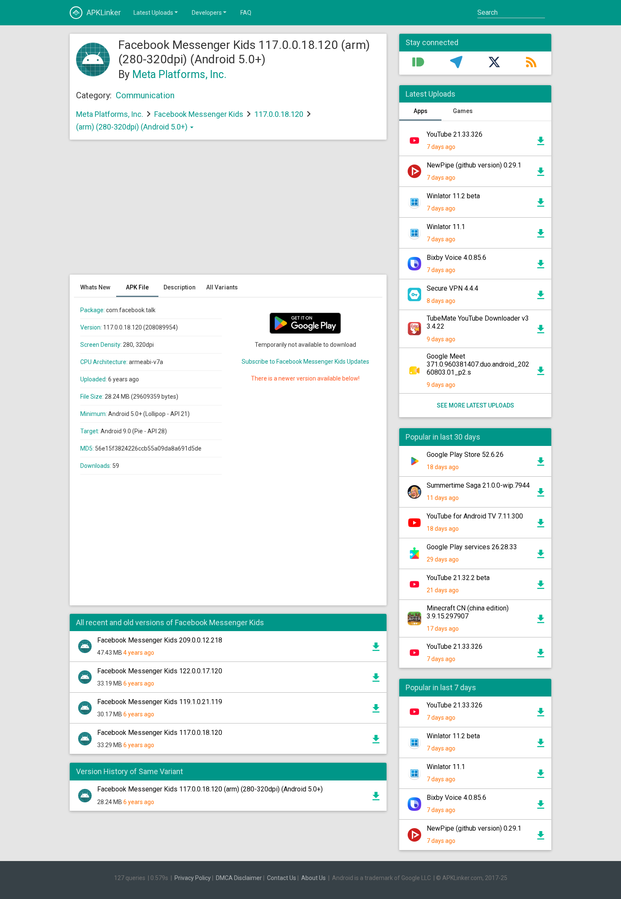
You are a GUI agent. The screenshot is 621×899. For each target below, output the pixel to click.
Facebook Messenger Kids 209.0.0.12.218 (159, 640)
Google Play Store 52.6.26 (465, 455)
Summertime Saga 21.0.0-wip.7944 (478, 485)
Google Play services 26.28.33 (472, 547)
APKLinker (104, 12)
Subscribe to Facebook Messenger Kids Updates (305, 361)
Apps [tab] (421, 111)
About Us (313, 878)
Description (179, 287)
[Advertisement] (228, 211)
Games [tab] (463, 111)
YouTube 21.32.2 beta (458, 578)
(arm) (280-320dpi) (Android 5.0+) (132, 126)
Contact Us (281, 878)
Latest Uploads (153, 12)
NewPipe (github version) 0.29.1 (474, 165)
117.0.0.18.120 (279, 114)
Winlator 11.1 (446, 227)
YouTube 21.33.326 (454, 134)
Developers (207, 12)
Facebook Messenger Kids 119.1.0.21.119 (159, 702)
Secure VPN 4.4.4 (452, 288)
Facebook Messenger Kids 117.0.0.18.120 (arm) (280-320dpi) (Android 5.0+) (210, 789)
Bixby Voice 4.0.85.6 (456, 258)
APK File (137, 287)
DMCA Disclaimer (239, 878)
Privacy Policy (192, 878)
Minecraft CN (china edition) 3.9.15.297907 (468, 612)
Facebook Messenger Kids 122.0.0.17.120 (159, 671)
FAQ (245, 12)
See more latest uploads (475, 405)
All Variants (222, 287)
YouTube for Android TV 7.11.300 (475, 516)
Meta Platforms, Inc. (179, 74)
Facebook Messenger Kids (198, 114)
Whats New (95, 287)
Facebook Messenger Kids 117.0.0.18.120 (159, 733)
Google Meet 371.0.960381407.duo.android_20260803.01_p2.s (478, 364)
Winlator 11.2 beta (453, 196)
